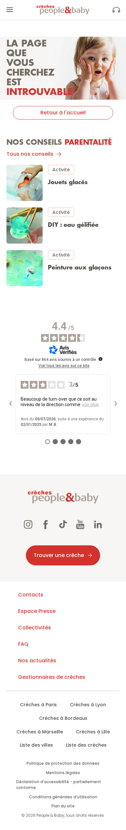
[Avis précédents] (10, 404)
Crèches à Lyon (88, 704)
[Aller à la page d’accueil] (63, 9)
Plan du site (63, 806)
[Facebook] (45, 525)
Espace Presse (37, 611)
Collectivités (34, 627)
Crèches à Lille (93, 732)
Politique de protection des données (63, 763)
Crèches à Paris (38, 704)
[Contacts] (116, 9)
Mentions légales (63, 772)
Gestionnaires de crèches (51, 677)
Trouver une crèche (59, 555)
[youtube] (80, 525)
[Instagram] (28, 525)
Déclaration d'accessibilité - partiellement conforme (58, 784)
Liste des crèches (86, 745)
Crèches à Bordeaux (63, 718)
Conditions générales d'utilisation (63, 797)
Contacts (30, 594)
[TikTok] (63, 525)
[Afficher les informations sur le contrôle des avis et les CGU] (100, 359)
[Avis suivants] (115, 404)
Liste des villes (36, 745)
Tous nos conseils (29, 154)
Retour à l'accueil (63, 112)
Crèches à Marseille (39, 732)
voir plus (90, 404)
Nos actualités (37, 660)
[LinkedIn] (98, 525)
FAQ (23, 644)
